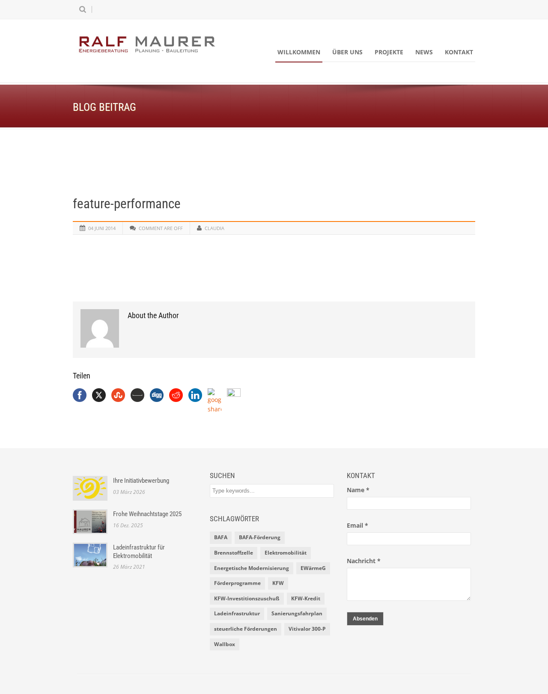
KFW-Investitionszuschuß (247, 598)
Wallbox (224, 644)
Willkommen (298, 52)
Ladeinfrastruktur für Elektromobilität (139, 551)
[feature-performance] (274, 168)
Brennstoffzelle (233, 552)
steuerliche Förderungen (245, 628)
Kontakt (459, 52)
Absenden (365, 619)
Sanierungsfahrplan (296, 613)
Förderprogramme (237, 583)
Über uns (347, 52)
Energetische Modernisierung (251, 568)
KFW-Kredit (305, 598)
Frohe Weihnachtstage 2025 (147, 514)
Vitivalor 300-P (307, 628)
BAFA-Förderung (259, 537)
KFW (278, 583)
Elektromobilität (286, 552)
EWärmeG (313, 568)
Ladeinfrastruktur (237, 613)
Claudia (214, 228)
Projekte (389, 52)
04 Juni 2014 (102, 228)
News (424, 52)
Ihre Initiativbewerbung (141, 480)
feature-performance (127, 204)
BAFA (220, 537)
